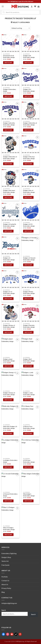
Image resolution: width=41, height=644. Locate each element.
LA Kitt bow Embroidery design (29, 461)
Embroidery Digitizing (8, 553)
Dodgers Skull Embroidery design (29, 360)
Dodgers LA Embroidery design (9, 259)
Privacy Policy (6, 588)
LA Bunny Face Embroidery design (29, 427)
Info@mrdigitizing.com (9, 603)
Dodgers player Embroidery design (9, 360)
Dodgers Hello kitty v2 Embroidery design (30, 124)
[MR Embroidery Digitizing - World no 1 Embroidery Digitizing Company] (20, 6)
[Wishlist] (35, 6)
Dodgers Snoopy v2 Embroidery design (9, 393)
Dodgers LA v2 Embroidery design (9, 292)
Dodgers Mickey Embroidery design (29, 292)
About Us (4, 584)
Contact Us (5, 580)
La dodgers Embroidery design (10, 461)
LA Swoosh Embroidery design (10, 495)
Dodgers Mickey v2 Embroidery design (9, 326)
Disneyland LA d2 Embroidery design (9, 56)
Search (3, 610)
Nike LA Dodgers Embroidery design (9, 528)
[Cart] (39, 6)
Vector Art (5, 561)
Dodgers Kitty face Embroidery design (29, 157)
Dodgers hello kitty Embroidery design (9, 124)
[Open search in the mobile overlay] (20, 12)
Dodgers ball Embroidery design (29, 56)
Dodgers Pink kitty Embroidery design (29, 326)
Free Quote (5, 565)
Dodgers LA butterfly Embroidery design (9, 225)
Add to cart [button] (8, 62)
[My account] (32, 6)
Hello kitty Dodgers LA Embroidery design (10, 427)
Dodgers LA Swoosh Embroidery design (29, 259)
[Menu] (2, 6)
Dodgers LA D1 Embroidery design (29, 225)
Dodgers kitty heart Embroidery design (9, 191)
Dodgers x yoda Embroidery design (29, 393)
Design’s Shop (6, 557)
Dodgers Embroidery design (9, 90)
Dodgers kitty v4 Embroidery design (29, 191)
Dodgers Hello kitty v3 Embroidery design (10, 157)
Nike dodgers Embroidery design (29, 495)
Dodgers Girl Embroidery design (29, 90)
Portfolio (4, 577)
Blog (3, 592)
